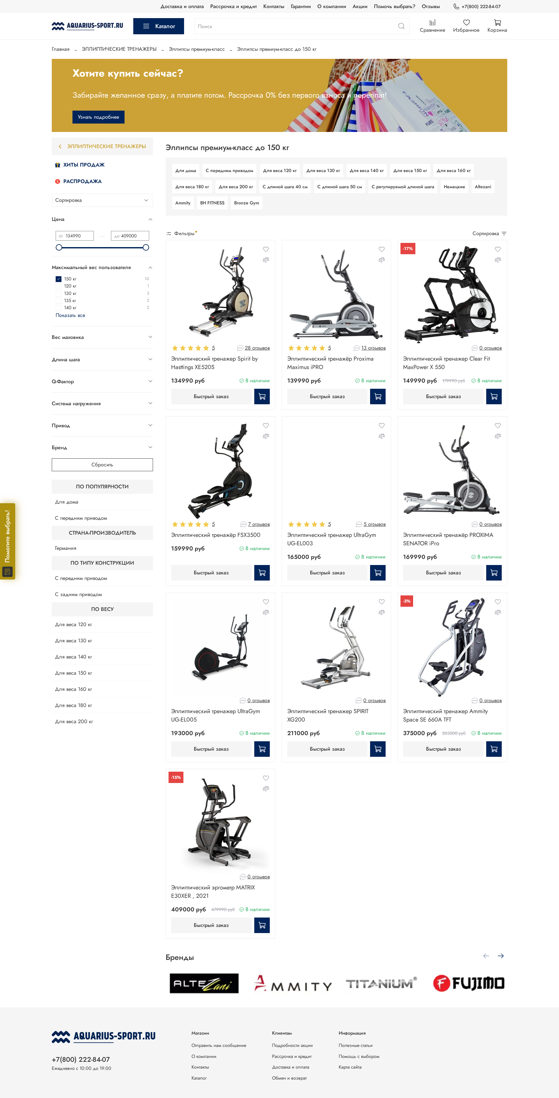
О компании (331, 6)
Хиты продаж (83, 165)
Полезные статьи (356, 1045)
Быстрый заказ (211, 396)
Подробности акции (292, 1045)
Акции (360, 6)
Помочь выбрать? (394, 6)
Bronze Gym (246, 203)
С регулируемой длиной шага (403, 186)
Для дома (185, 170)
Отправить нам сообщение (219, 1045)
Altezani (483, 186)
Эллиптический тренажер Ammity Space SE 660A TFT (445, 715)
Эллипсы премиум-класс (197, 49)
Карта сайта (350, 1067)
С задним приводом (78, 594)
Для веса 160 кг (454, 170)
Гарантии (301, 6)
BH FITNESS (212, 203)
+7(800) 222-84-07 (481, 6)
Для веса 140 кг (367, 170)
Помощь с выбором (359, 1056)
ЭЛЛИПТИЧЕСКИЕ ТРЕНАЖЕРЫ (119, 49)
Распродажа (82, 181)
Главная (61, 49)
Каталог (165, 26)
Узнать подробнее (98, 117)
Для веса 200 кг (236, 186)
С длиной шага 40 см (285, 186)
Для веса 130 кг (323, 170)
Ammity (183, 203)
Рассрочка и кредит (233, 6)
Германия (65, 548)
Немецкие (454, 186)
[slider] (59, 247)
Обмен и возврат (289, 1078)
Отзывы (431, 6)
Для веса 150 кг (410, 170)
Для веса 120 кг (280, 170)
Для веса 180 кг (192, 186)
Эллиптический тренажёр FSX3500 (215, 535)
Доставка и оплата (182, 6)
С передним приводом (229, 170)
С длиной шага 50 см (339, 186)
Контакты (273, 6)
